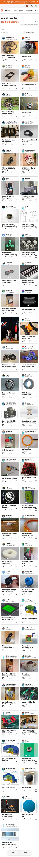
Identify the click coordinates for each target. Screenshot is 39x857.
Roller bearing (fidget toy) (7, 562)
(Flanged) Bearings (29, 309)
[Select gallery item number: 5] (12, 80)
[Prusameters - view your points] (27, 6)
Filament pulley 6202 (27, 562)
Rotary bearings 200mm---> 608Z (8, 56)
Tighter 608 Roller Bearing (9, 169)
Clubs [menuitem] (21, 11)
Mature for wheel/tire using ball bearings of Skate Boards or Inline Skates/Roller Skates (9, 646)
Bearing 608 (26, 56)
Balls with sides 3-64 (28, 815)
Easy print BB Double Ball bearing (9, 843)
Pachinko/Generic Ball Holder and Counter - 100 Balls (9, 618)
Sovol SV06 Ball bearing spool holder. (8, 197)
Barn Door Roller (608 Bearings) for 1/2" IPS (28, 225)
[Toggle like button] (3, 60)
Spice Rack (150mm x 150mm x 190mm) (29, 422)
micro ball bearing (8, 787)
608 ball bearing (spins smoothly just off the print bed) (9, 225)
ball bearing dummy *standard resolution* (9, 534)
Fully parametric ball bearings (29, 140)
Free (14, 853)
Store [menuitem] (15, 11)
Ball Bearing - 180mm (27, 450)
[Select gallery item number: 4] (11, 80)
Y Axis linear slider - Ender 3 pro (29, 337)
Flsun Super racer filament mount (28, 197)
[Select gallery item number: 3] (9, 80)
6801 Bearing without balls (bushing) (26, 393)
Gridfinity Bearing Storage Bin (8, 140)
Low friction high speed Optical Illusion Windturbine (9, 112)
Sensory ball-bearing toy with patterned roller (27, 759)
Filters (25, 853)
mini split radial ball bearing (9, 759)
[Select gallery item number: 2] (10, 52)
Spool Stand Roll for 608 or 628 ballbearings (9, 731)
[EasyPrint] (23, 6)
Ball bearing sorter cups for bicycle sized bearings (28, 253)
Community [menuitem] (28, 11)
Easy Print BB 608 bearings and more (9, 675)
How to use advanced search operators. (29, 24)
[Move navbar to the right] (37, 10)
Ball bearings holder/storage (7, 815)
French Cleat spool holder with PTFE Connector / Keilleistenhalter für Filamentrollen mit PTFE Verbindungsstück (29, 731)
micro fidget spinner (29, 618)
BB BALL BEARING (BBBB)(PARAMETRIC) (9, 506)
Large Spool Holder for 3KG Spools (9, 422)
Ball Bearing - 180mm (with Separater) (27, 534)
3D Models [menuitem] (8, 11)
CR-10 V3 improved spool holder (9, 281)
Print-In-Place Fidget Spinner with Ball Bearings (9, 253)
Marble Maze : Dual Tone (29, 478)
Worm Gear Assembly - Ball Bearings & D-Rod (28, 646)
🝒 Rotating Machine (29, 84)
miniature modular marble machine (9, 309)
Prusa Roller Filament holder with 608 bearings (9, 84)
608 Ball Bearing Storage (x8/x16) (28, 281)
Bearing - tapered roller (8, 393)
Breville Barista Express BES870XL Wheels (29, 506)
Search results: (9, 17)
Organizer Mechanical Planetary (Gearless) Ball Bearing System (29, 675)
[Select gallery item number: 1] (8, 52)
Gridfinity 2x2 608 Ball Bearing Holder (9, 703)
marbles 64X (26, 787)
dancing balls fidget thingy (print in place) (9, 590)
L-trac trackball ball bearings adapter (29, 703)
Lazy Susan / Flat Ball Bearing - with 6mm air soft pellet (9, 365)
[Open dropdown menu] (17, 319)
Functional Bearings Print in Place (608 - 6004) (29, 365)
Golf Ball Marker (8, 450)
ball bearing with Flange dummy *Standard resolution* (28, 590)
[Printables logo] (2, 10)
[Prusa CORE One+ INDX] (10, 330)
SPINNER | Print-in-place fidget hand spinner (29, 169)
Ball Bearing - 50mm (9, 478)
